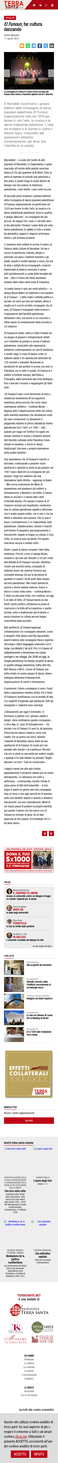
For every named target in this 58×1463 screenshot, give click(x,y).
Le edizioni (29, 1363)
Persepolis (19, 923)
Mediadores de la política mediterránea (15, 1259)
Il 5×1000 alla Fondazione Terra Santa (39, 1033)
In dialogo (19, 937)
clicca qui (21, 1436)
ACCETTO (20, 1454)
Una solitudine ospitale (42, 1255)
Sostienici (29, 1378)
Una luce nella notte (15, 1191)
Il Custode (29, 1371)
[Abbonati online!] (39, 5)
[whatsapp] (28, 47)
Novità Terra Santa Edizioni (18, 1143)
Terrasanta (29, 1391)
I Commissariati (29, 1374)
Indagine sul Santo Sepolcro (40, 998)
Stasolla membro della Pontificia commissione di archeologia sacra (39, 984)
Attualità (10, 17)
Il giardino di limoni (25, 893)
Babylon (18, 909)
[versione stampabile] (51, 47)
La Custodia (29, 1367)
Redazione (29, 1359)
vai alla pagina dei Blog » (42, 946)
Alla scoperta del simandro (39, 964)
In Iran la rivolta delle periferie (20, 926)
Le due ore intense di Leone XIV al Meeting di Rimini (40, 1017)
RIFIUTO (39, 1454)
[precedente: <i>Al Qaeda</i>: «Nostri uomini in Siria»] (44, 833)
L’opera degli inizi (43, 1180)
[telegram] (34, 47)
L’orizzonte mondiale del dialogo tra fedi (25, 940)
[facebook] (40, 47)
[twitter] (46, 47)
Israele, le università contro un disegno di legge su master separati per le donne (28, 897)
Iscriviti (29, 1120)
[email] (22, 47)
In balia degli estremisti (17, 912)
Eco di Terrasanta (29, 1395)
